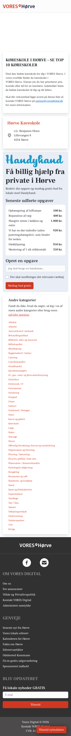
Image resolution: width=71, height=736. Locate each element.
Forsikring (13, 392)
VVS (10, 524)
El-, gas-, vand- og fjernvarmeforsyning (28, 375)
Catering (12, 357)
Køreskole (13, 423)
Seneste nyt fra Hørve (16, 628)
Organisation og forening (21, 450)
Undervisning (15, 516)
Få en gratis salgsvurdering (20, 661)
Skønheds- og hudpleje (20, 480)
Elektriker (13, 379)
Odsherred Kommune (16, 655)
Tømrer (12, 507)
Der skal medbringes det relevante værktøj (37, 277)
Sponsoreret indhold (16, 666)
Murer (11, 441)
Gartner (12, 406)
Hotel (11, 414)
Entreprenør (14, 388)
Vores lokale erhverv (16, 633)
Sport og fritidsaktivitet (20, 489)
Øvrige (11, 529)
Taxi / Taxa (13, 502)
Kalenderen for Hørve (16, 639)
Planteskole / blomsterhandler (24, 463)
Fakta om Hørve (13, 644)
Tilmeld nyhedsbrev (51, 730)
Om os (7, 583)
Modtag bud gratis (19, 285)
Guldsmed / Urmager (19, 410)
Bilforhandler (15, 344)
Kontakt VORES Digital (17, 600)
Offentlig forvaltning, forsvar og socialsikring (31, 445)
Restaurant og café (17, 476)
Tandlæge (13, 498)
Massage (12, 436)
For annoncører (12, 589)
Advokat (12, 322)
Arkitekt (12, 326)
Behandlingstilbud (18, 335)
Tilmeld (35, 704)
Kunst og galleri (16, 419)
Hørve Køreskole (23, 123)
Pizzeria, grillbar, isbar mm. (22, 458)
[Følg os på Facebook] (26, 562)
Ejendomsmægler (17, 370)
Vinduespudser (16, 520)
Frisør (11, 401)
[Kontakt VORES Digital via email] (44, 562)
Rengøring (13, 472)
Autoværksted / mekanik (21, 331)
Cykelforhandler (16, 361)
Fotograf (12, 397)
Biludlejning (14, 348)
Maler (11, 432)
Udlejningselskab (17, 511)
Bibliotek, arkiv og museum (22, 339)
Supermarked (15, 494)
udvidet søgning (18, 315)
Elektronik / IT (15, 383)
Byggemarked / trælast (19, 353)
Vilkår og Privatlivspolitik (19, 594)
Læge (11, 428)
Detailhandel (15, 366)
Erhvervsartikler (13, 650)
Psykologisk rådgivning (20, 467)
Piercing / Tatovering (19, 454)
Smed (11, 485)
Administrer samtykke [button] (17, 605)
